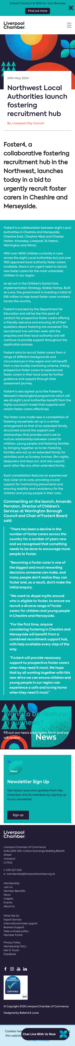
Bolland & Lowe (29, 1012)
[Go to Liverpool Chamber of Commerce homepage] (14, 25)
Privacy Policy (12, 942)
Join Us (8, 887)
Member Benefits (14, 891)
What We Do (11, 915)
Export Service (12, 919)
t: (13, 870)
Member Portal (13, 935)
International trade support (21, 923)
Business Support (14, 927)
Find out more (37, 11)
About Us (9, 906)
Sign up (18, 815)
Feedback (10, 954)
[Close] (71, 8)
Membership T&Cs (15, 946)
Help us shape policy (16, 931)
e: (29, 873)
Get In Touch (11, 950)
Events (8, 902)
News (7, 894)
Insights (8, 898)
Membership (11, 883)
